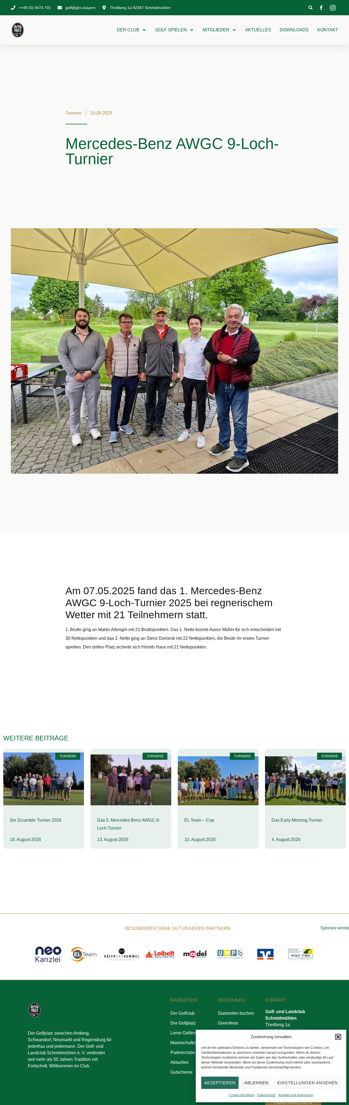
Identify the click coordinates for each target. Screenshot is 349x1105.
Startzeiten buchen (236, 1013)
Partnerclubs (182, 1052)
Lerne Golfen (182, 1033)
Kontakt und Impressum (295, 1095)
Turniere (73, 113)
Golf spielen (171, 30)
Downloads (294, 30)
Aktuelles (258, 30)
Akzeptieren (220, 1082)
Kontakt (327, 30)
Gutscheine (181, 1072)
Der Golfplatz (183, 1023)
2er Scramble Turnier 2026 (35, 820)
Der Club (128, 30)
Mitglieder (216, 30)
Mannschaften (184, 1042)
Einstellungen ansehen (307, 1082)
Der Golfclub (182, 1013)
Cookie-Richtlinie (241, 1095)
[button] (338, 1037)
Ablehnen (256, 1082)
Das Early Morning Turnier (297, 820)
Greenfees (228, 1023)
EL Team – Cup (199, 820)
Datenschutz (266, 1095)
